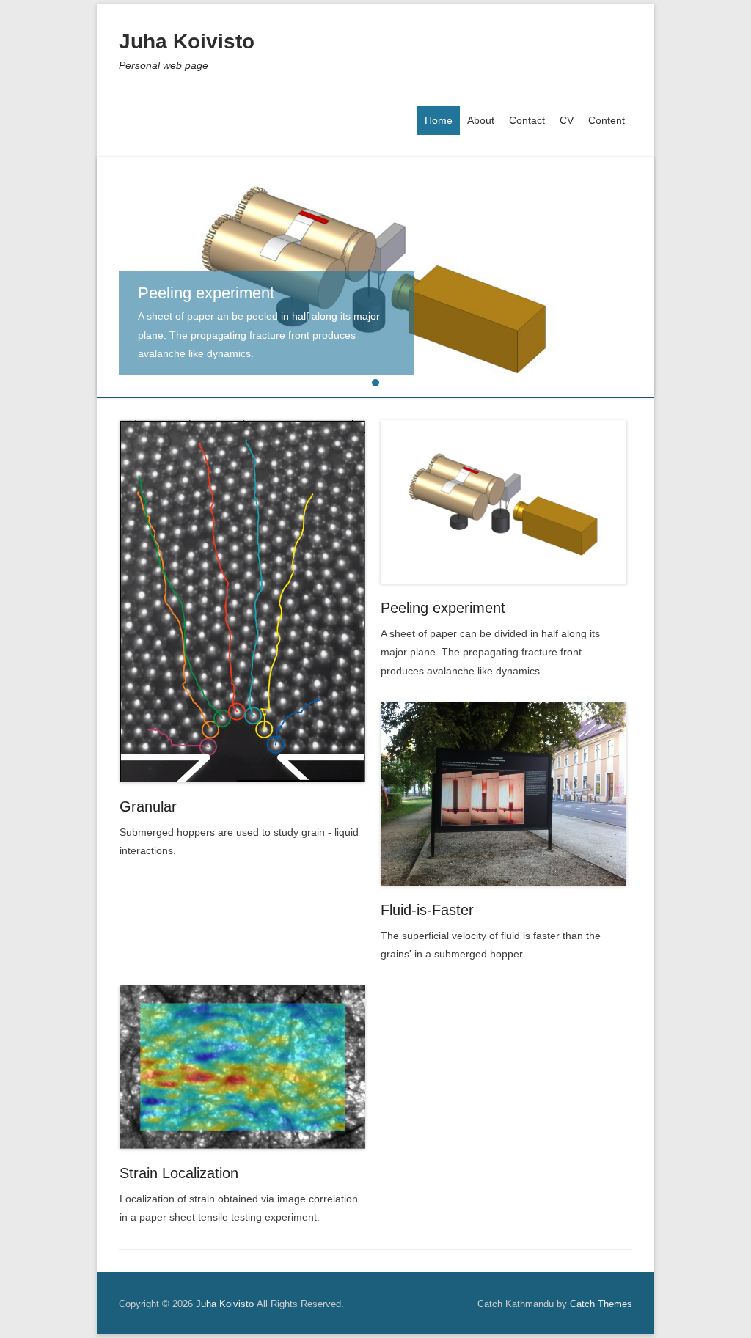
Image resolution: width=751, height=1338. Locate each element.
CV (567, 120)
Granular (148, 806)
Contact (527, 120)
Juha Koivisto (186, 41)
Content (606, 120)
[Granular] (242, 601)
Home (439, 120)
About (480, 120)
